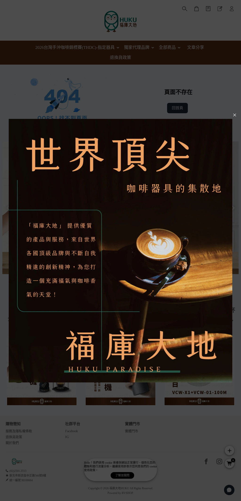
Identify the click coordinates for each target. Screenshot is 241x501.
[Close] (234, 115)
